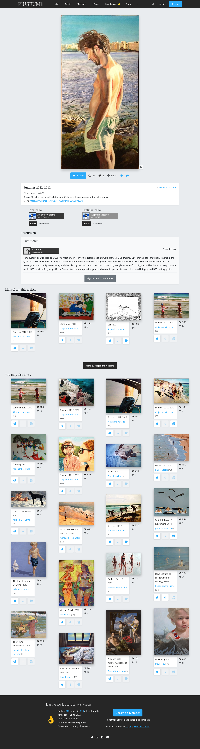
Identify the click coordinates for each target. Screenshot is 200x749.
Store (128, 4)
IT (14, 523)
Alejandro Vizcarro (168, 187)
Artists (68, 4)
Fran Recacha (66, 677)
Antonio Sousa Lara (117, 587)
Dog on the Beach (22, 511)
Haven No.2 (160, 465)
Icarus (110, 471)
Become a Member (128, 713)
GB (14, 593)
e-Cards (95, 4)
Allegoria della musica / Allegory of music (117, 663)
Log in (162, 4)
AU (170, 470)
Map (57, 4)
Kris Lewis (160, 664)
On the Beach (66, 610)
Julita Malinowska (163, 528)
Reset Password (141, 726)
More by (100, 365)
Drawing (17, 464)
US (73, 614)
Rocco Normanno (116, 671)
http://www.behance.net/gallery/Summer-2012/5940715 (56, 200)
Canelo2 (112, 324)
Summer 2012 (19, 332)
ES (14, 340)
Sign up (175, 4)
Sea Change (161, 659)
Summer (112, 526)
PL (174, 528)
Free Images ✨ (112, 4)
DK (157, 590)
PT (109, 591)
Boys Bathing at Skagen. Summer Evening (163, 577)
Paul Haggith (161, 469)
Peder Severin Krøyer (165, 586)
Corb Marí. (65, 324)
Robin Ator (65, 614)
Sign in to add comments (100, 278)
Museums (81, 4)
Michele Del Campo (22, 519)
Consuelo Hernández (70, 537)
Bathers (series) (115, 579)
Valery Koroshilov (21, 589)
